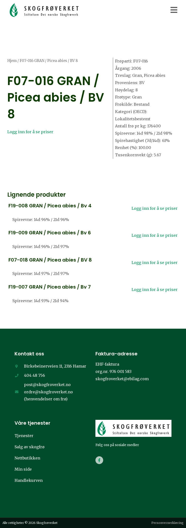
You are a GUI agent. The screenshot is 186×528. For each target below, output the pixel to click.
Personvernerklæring (167, 523)
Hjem (12, 61)
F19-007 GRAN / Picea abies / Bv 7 (49, 286)
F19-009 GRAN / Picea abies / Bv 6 (49, 232)
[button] (174, 10)
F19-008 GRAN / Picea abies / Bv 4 (50, 205)
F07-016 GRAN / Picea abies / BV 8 (55, 98)
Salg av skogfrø (30, 446)
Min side (23, 469)
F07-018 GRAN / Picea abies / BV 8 (50, 259)
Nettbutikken (27, 458)
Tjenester (24, 435)
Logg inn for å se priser (30, 131)
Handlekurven (29, 480)
